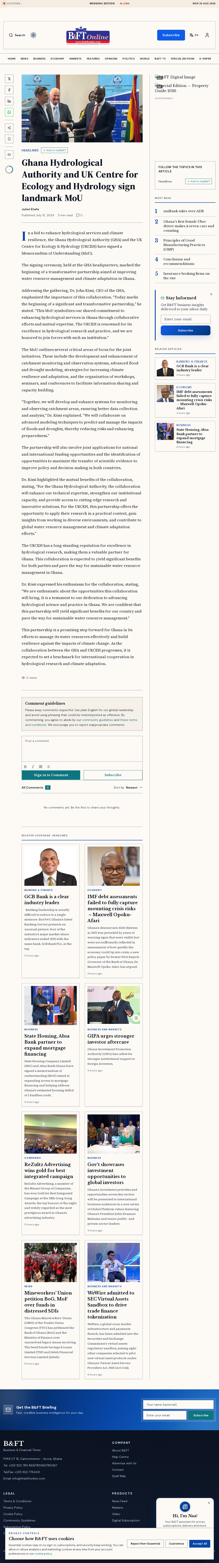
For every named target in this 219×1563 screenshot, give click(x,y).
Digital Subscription (126, 1520)
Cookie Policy (12, 1514)
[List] (48, 766)
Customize (176, 1543)
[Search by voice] (33, 35)
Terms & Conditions (17, 1501)
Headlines (30, 150)
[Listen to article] (9, 154)
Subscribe (171, 35)
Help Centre (120, 1457)
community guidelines (97, 720)
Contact (118, 1470)
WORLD (145, 58)
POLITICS (129, 58)
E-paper (205, 58)
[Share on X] (9, 79)
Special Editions (182, 58)
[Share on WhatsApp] (9, 112)
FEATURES (93, 58)
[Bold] (25, 766)
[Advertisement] (185, 127)
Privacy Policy (13, 1507)
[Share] (9, 128)
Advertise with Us (124, 1463)
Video (116, 1514)
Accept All (200, 1543)
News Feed (119, 1501)
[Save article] (9, 139)
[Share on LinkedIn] (9, 101)
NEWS (24, 58)
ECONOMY (57, 58)
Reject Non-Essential (145, 1543)
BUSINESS (39, 58)
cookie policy (43, 1554)
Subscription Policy (17, 1527)
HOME (12, 58)
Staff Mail (119, 1476)
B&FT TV (160, 58)
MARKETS (76, 58)
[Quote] (40, 766)
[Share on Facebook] (9, 90)
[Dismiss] (211, 294)
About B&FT (120, 1450)
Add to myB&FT (56, 150)
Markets (117, 1507)
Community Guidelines (19, 1520)
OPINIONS (111, 58)
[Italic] (33, 766)
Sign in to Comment (51, 775)
